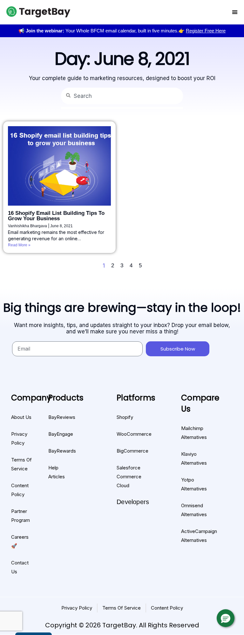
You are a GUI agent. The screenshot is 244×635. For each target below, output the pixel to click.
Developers (133, 501)
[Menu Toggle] (235, 12)
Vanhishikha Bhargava (28, 226)
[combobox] (122, 96)
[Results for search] (122, 108)
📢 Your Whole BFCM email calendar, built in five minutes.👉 (122, 30)
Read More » (19, 245)
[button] (225, 618)
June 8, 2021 (61, 226)
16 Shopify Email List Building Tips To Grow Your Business (56, 216)
